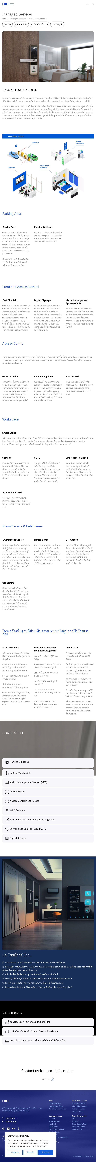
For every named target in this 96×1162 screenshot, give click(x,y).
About (51, 1101)
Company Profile (55, 1103)
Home (4, 18)
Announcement (54, 1121)
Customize (15, 1152)
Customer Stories (78, 1126)
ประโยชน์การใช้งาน (39, 24)
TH (87, 4)
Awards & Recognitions (57, 1109)
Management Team (56, 1106)
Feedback (52, 1124)
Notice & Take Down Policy (58, 1137)
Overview (7, 24)
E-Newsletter (77, 1129)
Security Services (78, 1109)
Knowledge (76, 1121)
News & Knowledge (79, 1116)
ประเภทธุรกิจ (57, 24)
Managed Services (79, 1103)
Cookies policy (89, 1156)
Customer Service (55, 1116)
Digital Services (78, 1111)
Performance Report (56, 1129)
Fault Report (53, 1126)
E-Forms (52, 1118)
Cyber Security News (79, 1124)
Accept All (46, 1152)
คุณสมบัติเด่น (21, 24)
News (74, 1118)
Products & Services (79, 1101)
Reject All (30, 1152)
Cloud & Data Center (79, 1106)
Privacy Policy (77, 1156)
